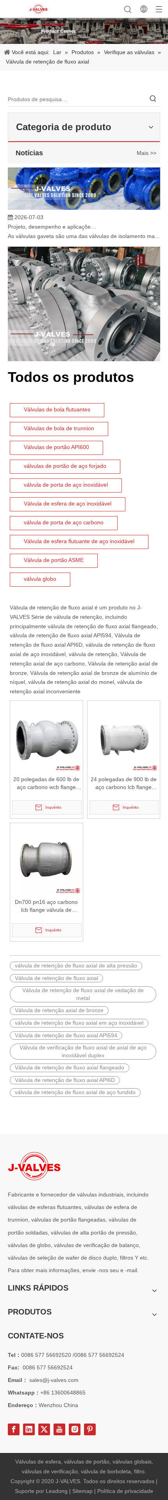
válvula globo (40, 579)
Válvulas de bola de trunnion (59, 428)
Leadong (57, 1491)
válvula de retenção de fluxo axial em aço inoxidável (79, 1023)
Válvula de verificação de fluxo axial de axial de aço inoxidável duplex (83, 1051)
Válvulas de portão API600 (56, 447)
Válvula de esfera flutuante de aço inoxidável (79, 541)
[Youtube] (59, 1429)
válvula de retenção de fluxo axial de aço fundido (75, 1092)
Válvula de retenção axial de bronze (59, 1010)
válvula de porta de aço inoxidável (66, 485)
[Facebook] (14, 1429)
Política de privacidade (125, 1491)
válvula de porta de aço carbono (64, 522)
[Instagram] (74, 1429)
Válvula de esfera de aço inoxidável (67, 503)
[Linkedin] (29, 1429)
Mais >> (146, 153)
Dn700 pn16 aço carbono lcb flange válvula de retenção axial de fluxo (46, 906)
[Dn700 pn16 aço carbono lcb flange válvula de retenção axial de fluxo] (46, 859)
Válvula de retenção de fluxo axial (51, 607)
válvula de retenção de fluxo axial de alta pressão (76, 965)
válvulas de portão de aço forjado (65, 466)
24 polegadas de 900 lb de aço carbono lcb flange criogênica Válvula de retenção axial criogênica (124, 783)
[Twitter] (44, 1429)
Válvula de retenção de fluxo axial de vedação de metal (83, 994)
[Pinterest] (90, 1429)
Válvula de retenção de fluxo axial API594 (66, 1035)
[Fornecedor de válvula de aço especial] (34, 1166)
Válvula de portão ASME (54, 560)
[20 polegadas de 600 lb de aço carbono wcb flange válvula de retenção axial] (46, 736)
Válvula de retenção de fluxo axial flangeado (69, 1067)
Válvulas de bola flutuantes (57, 409)
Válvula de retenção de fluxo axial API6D (65, 1080)
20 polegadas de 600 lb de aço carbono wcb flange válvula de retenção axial (46, 783)
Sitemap (83, 1491)
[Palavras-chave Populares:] (153, 99)
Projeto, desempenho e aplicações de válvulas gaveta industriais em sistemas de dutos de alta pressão (52, 222)
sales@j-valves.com (54, 1380)
